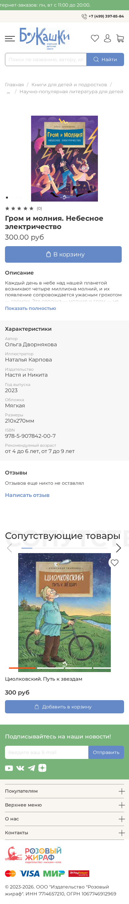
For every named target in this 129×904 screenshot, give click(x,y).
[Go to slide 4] (21, 198)
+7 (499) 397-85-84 (106, 16)
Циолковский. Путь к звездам (43, 679)
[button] (10, 548)
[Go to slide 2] (12, 198)
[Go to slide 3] (16, 198)
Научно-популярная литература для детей (71, 91)
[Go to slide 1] (7, 198)
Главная (14, 85)
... (8, 91)
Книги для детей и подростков (69, 85)
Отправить (106, 752)
